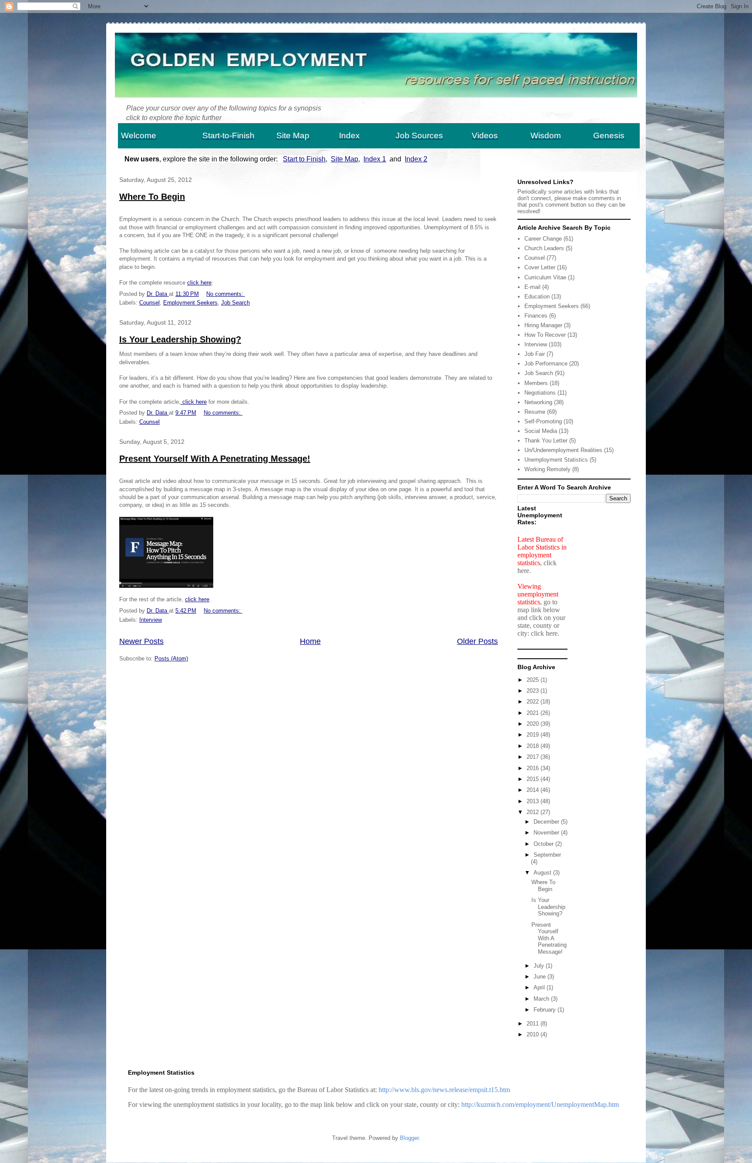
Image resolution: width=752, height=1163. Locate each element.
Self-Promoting (543, 421)
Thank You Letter (545, 440)
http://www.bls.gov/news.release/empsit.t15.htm (444, 1089)
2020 (533, 724)
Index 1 (374, 159)
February (545, 1009)
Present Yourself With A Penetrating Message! (214, 458)
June (540, 976)
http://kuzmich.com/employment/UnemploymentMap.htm (540, 1104)
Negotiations (540, 392)
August (543, 872)
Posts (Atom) (171, 658)
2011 (533, 1023)
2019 (533, 734)
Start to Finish (304, 159)
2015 (533, 779)
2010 (533, 1034)
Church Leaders (544, 248)
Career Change (543, 238)
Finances (535, 315)
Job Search (235, 302)
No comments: (225, 294)
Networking (538, 402)
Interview (150, 620)
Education (537, 296)
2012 (533, 812)
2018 (533, 746)
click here (199, 282)
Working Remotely (547, 469)
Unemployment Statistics (556, 459)
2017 (533, 757)
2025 (533, 680)
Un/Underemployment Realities (563, 450)
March (542, 998)
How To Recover (545, 335)
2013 (533, 801)
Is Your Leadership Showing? (180, 339)
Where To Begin (152, 196)
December (547, 821)
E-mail (532, 287)
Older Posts (477, 641)
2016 (533, 768)
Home (310, 641)
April (540, 987)
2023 (533, 690)
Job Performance (545, 363)
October (544, 844)
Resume (534, 412)
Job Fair (534, 354)
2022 (533, 701)
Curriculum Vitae (545, 277)
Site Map (344, 159)
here (203, 599)
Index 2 (416, 159)
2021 (533, 713)
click (191, 599)
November (547, 832)
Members (536, 383)
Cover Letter (539, 267)
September (547, 854)
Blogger (409, 1138)
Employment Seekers (190, 302)
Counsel (149, 302)
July (540, 965)
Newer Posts (141, 641)
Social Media (540, 431)
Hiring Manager (543, 325)
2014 (533, 790)
